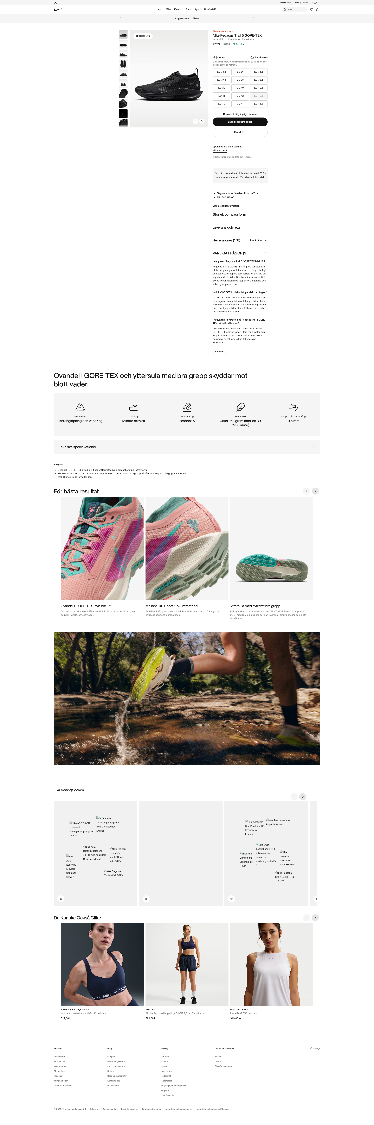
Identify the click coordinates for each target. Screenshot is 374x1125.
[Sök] (285, 9)
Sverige (316, 1048)
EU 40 (240, 88)
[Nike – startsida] (58, 9)
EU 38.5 (258, 80)
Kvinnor (178, 9)
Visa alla (219, 351)
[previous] (293, 796)
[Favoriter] (311, 9)
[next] (302, 796)
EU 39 (221, 88)
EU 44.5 (258, 104)
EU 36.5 (258, 72)
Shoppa (196, 18)
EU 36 (240, 72)
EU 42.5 (258, 96)
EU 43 (221, 104)
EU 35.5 (221, 72)
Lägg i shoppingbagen (240, 122)
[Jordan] (55, 2)
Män (168, 9)
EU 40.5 (258, 88)
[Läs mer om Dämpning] (192, 416)
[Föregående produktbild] (195, 121)
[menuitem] (300, 2)
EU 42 (240, 96)
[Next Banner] (253, 18)
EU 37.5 (221, 80)
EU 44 (240, 104)
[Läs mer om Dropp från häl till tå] (304, 416)
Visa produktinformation (226, 206)
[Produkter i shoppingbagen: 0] (317, 9)
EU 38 (240, 80)
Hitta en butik (220, 150)
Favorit (238, 132)
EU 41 (221, 96)
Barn (188, 9)
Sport (197, 9)
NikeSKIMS (210, 9)
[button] (123, 44)
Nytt (160, 9)
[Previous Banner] (120, 18)
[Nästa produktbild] (202, 121)
